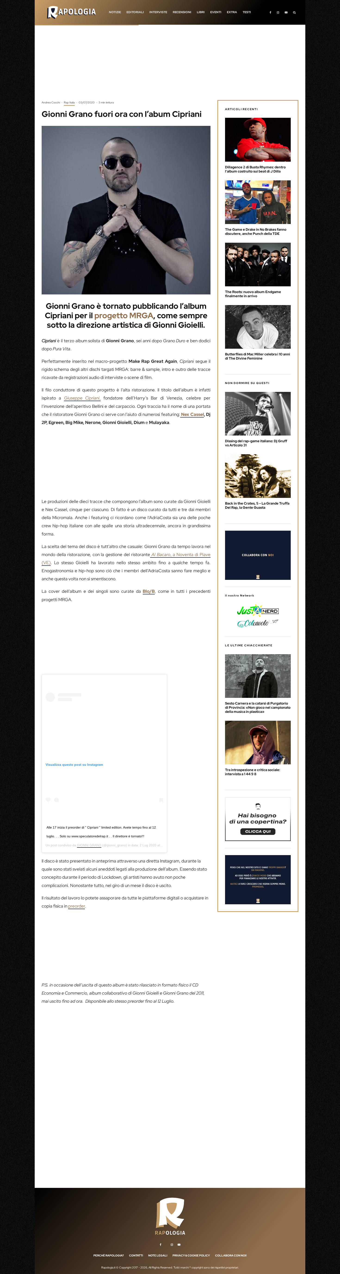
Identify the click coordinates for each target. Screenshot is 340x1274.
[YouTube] (286, 12)
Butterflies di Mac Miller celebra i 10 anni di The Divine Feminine (257, 356)
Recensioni (182, 12)
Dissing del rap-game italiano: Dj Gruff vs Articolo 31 (256, 443)
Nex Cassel (192, 414)
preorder (76, 906)
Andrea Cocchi (51, 102)
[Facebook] (270, 12)
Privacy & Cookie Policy (191, 1255)
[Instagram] (278, 12)
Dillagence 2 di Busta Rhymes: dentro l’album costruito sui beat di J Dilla (255, 169)
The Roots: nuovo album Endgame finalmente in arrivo (253, 294)
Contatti (136, 1255)
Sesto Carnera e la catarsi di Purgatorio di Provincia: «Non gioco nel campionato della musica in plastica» (258, 707)
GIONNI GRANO (89, 845)
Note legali (157, 1255)
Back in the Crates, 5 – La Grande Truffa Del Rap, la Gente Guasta (257, 505)
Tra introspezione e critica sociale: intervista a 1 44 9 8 (252, 772)
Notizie (115, 12)
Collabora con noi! (231, 1255)
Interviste (158, 12)
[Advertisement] (170, 65)
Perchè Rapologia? (108, 1255)
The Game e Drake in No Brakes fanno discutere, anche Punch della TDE (255, 231)
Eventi (215, 12)
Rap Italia (69, 102)
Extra (232, 12)
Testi (247, 12)
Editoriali (135, 12)
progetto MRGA (123, 315)
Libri (201, 12)
